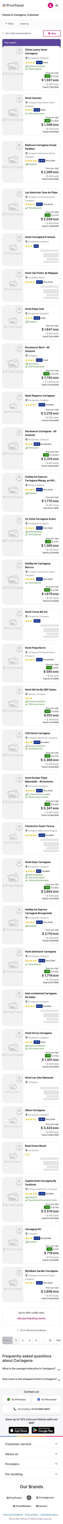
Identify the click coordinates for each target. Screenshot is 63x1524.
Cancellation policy (49, 1515)
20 (50, 1340)
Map (53, 33)
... (43, 1340)
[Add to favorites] (19, 50)
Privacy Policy (31, 1515)
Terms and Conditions (13, 1515)
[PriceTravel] (16, 5)
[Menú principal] (54, 5)
